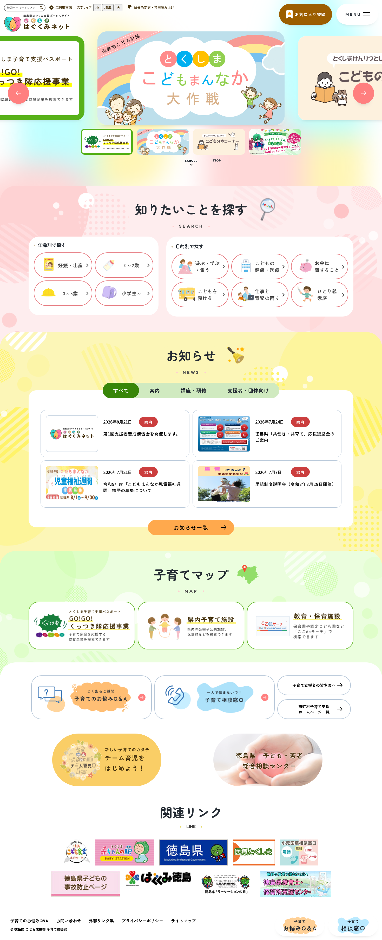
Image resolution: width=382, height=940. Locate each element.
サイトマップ (183, 920)
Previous (18, 93)
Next (363, 93)
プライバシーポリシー (142, 920)
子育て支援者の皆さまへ (314, 685)
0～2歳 (131, 265)
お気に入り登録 (310, 14)
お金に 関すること (327, 266)
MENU (353, 14)
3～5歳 (70, 293)
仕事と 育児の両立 (267, 294)
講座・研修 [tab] (194, 390)
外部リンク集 (101, 920)
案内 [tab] (154, 390)
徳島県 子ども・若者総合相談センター (267, 760)
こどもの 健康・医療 (267, 266)
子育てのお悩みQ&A (29, 920)
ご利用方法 (63, 7)
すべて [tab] (121, 390)
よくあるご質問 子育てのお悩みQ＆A (91, 697)
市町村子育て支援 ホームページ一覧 (314, 709)
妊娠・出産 (70, 265)
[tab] (107, 152)
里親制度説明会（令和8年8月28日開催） (295, 484)
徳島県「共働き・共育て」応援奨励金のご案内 (295, 437)
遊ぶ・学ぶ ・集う (207, 266)
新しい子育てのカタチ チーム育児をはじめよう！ (106, 760)
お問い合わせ (68, 920)
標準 (107, 7)
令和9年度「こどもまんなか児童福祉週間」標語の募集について (142, 487)
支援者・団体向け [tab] (248, 390)
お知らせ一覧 (191, 527)
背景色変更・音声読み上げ (154, 7)
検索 (42, 7)
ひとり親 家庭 (327, 294)
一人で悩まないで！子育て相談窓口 (214, 697)
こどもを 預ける (208, 294)
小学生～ (132, 293)
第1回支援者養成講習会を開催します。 (141, 434)
